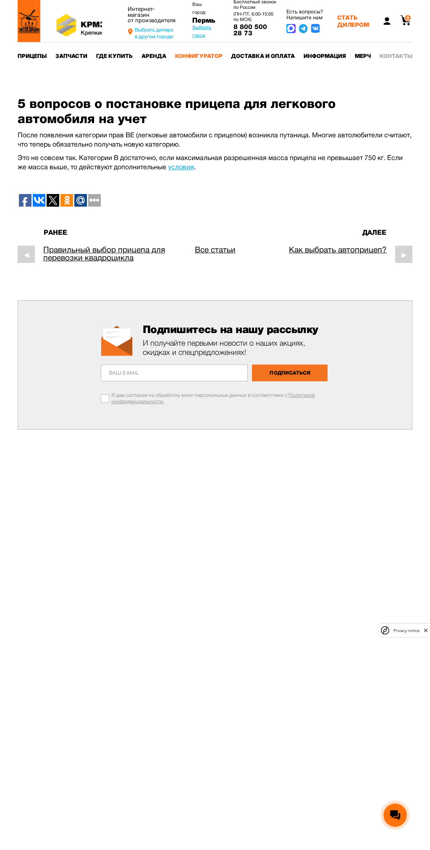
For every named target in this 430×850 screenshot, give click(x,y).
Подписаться (290, 373)
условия (181, 167)
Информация (325, 55)
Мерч (363, 55)
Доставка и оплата (263, 55)
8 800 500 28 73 (250, 30)
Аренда (154, 55)
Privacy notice (406, 630)
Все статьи (215, 250)
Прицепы (32, 55)
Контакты (396, 55)
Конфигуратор (199, 55)
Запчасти (71, 55)
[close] (425, 630)
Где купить (114, 55)
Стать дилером (353, 21)
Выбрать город (201, 31)
